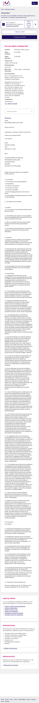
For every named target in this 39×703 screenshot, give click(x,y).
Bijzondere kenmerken (8, 70)
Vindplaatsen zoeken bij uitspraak (14, 613)
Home (2, 9)
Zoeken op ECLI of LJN (11, 609)
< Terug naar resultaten (19, 37)
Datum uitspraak (7, 53)
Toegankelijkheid (21, 699)
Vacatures (33, 699)
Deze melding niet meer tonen (28, 24)
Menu (34, 3)
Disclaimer (7, 701)
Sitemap (7, 699)
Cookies (15, 699)
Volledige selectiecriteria (10, 648)
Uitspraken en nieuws (10, 9)
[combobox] (19, 111)
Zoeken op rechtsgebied (11, 611)
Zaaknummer (8, 61)
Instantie (7, 49)
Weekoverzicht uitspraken (11, 665)
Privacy (11, 699)
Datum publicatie (8, 57)
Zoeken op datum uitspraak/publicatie (15, 606)
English (2, 699)
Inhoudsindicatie (10, 73)
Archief (2, 701)
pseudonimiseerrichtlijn (12, 26)
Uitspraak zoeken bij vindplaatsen (14, 614)
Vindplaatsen (8, 99)
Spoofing (28, 699)
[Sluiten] (35, 24)
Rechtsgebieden (9, 65)
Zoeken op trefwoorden (11, 608)
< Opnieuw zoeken (19, 32)
